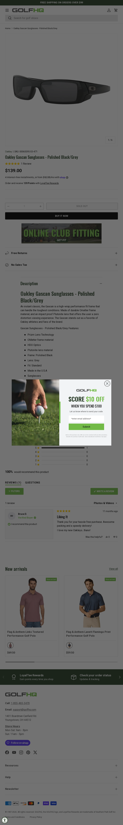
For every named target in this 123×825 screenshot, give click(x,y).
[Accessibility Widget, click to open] (5, 820)
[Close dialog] (107, 383)
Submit (86, 427)
